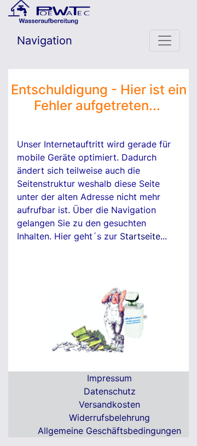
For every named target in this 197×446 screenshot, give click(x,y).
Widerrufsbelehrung (109, 417)
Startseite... (143, 236)
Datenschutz (110, 391)
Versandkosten (109, 404)
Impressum (109, 378)
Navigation (44, 40)
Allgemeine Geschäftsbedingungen (109, 430)
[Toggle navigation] (164, 41)
